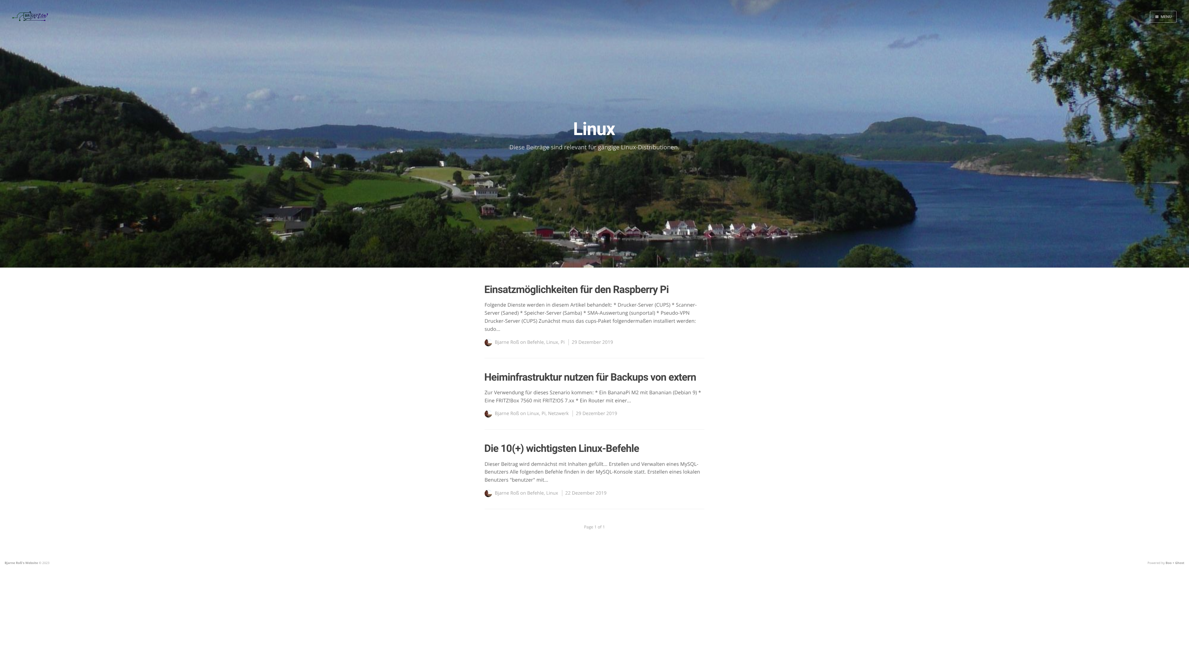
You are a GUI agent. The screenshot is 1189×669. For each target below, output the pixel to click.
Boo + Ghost (1175, 563)
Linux (552, 342)
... (498, 329)
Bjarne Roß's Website (21, 563)
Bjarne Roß (507, 342)
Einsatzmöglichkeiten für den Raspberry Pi (576, 290)
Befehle (535, 342)
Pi (563, 342)
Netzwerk (558, 413)
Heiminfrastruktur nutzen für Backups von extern (590, 377)
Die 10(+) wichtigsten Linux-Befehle (561, 449)
